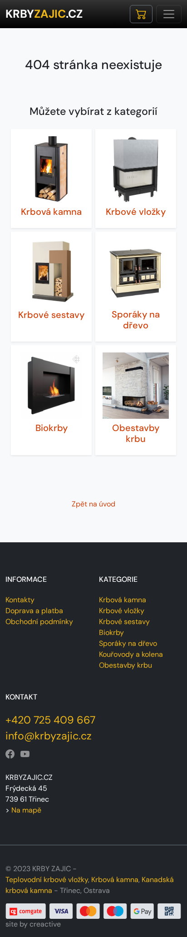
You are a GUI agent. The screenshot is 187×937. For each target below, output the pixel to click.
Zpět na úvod (93, 504)
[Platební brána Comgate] (93, 910)
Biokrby (51, 428)
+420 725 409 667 (50, 720)
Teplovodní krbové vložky (46, 879)
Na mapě (26, 810)
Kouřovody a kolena (131, 654)
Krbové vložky (136, 212)
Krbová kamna (51, 212)
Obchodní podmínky (39, 621)
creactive (45, 924)
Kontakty (19, 600)
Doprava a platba (34, 610)
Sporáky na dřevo (136, 319)
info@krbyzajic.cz (48, 736)
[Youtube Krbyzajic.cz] (25, 754)
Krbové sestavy (51, 315)
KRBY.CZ (44, 13)
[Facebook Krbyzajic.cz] (10, 754)
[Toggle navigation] (169, 14)
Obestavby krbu (135, 433)
